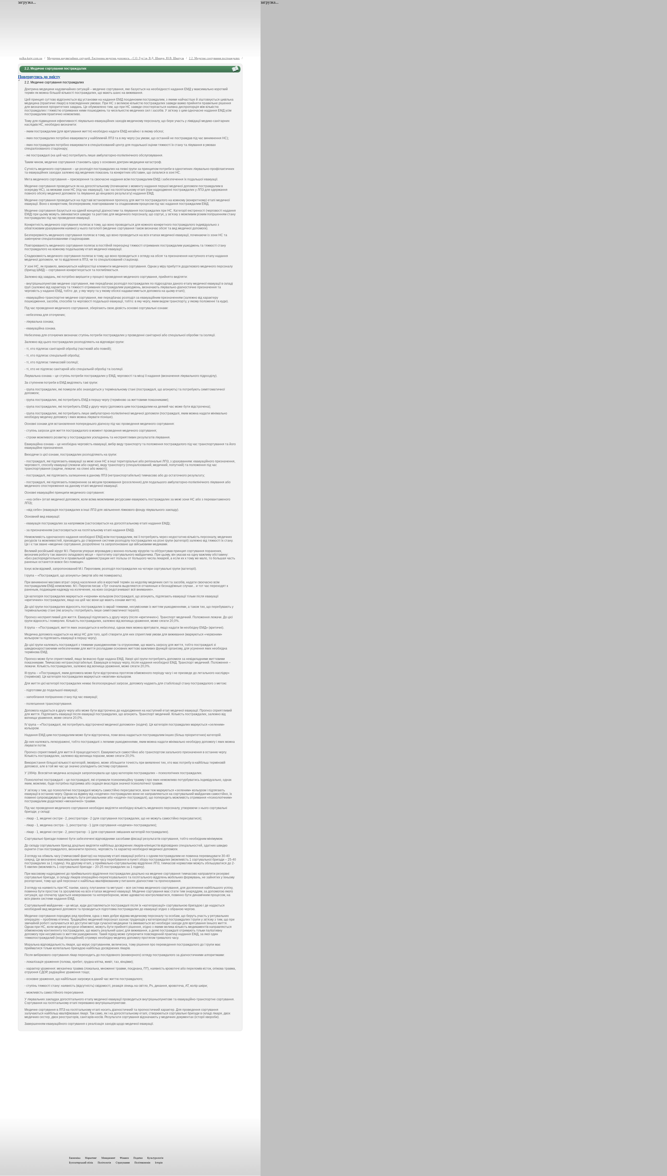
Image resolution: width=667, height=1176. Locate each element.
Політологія (104, 1162)
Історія (159, 1162)
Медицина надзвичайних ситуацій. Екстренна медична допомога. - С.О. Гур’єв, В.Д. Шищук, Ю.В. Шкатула (115, 58)
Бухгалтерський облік (81, 1162)
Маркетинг (91, 1157)
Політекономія (142, 1162)
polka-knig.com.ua (30, 58)
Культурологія (155, 1157)
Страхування (123, 1162)
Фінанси (124, 1157)
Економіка (74, 1157)
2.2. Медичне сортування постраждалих (214, 58)
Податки (138, 1157)
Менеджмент (108, 1157)
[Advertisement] (130, 1092)
